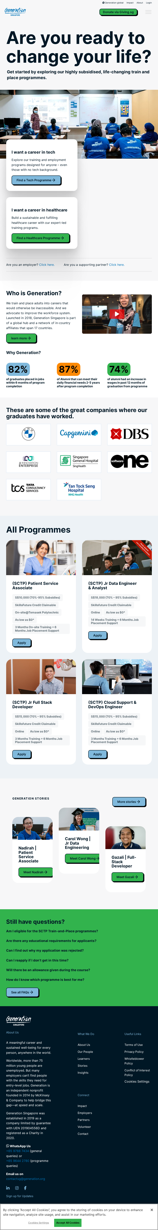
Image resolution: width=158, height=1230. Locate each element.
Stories (82, 1065)
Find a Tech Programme (34, 180)
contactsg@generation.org (25, 1179)
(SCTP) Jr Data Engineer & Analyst (112, 585)
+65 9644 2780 (17, 1161)
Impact (130, 3)
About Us (84, 1045)
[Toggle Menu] (148, 12)
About (140, 3)
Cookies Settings (136, 1081)
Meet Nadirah (33, 872)
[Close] (152, 1210)
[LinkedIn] (8, 1188)
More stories (126, 802)
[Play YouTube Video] (117, 314)
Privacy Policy (134, 1052)
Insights (83, 1072)
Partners (84, 1120)
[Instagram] (17, 1188)
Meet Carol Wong (83, 858)
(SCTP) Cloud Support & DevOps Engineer (112, 704)
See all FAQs (20, 992)
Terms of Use (133, 1045)
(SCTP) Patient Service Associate (35, 585)
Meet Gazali (125, 877)
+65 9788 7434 (17, 1151)
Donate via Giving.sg (118, 12)
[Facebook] (25, 1188)
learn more (19, 338)
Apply (21, 643)
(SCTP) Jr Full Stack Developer (32, 704)
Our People (85, 1052)
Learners (84, 1059)
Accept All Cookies (67, 1222)
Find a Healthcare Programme (38, 238)
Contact (83, 1134)
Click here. (47, 265)
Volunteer (84, 1127)
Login (149, 3)
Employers (85, 1113)
